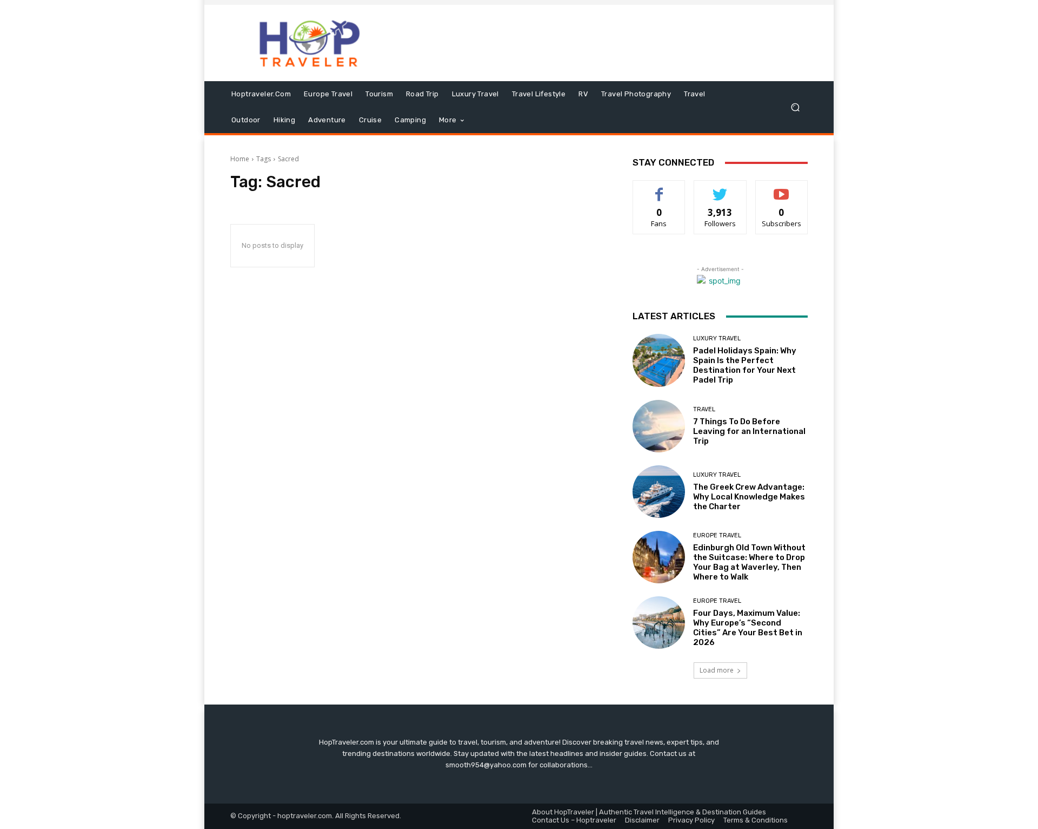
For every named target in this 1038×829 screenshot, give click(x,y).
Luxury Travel (717, 338)
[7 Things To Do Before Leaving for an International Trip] (659, 426)
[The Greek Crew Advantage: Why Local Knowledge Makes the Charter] (659, 491)
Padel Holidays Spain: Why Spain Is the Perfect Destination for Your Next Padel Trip (744, 365)
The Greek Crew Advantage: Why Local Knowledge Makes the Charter (749, 496)
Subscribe (782, 189)
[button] (795, 107)
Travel (704, 409)
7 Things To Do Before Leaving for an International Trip (749, 431)
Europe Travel (717, 535)
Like (659, 189)
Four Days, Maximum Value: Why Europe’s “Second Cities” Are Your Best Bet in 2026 (747, 627)
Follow (720, 189)
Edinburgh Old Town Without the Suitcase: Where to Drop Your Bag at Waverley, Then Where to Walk (749, 562)
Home (239, 158)
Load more (717, 670)
